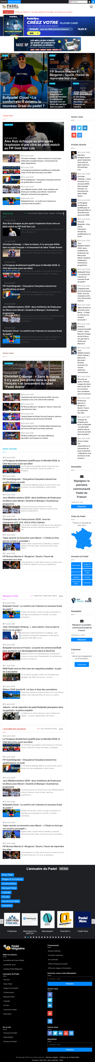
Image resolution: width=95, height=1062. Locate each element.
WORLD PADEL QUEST (83, 932)
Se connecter (53, 959)
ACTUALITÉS (9, 125)
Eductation (7, 1014)
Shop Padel (7, 984)
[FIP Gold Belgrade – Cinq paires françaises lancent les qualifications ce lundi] (11, 180)
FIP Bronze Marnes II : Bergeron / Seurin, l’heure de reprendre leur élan (69, 75)
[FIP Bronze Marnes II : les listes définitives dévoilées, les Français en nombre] (11, 436)
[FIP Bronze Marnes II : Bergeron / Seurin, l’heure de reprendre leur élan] (71, 67)
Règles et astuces (43, 213)
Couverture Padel (10, 1010)
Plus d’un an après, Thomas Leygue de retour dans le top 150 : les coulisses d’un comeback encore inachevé (84, 386)
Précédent (74, 599)
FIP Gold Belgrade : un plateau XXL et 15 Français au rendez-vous (40, 12)
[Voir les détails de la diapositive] (81, 600)
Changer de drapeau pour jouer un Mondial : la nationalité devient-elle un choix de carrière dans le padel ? (59, 99)
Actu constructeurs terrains (49, 728)
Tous (25, 213)
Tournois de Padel (10, 1033)
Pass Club (43, 1060)
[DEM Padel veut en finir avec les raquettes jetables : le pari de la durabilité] (11, 677)
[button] (76, 565)
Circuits (6, 1005)
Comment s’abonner (55, 955)
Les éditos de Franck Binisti (13, 960)
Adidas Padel (38, 596)
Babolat (54, 596)
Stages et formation (10, 988)
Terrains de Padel (10, 1041)
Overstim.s (47, 931)
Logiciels (6, 1001)
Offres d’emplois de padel (57, 964)
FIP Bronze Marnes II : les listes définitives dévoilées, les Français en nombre (82, 100)
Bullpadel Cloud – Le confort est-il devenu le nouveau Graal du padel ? (23, 101)
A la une (5, 55)
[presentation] (1, 921)
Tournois (4, 2)
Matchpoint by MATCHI (12, 932)
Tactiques (52, 213)
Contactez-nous (9, 965)
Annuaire (35, 1060)
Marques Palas (8, 997)
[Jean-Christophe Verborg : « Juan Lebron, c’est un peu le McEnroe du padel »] (11, 635)
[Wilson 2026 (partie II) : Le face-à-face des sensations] (11, 695)
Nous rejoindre (53, 1060)
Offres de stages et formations (59, 968)
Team (61, 1060)
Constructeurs (8, 992)
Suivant (89, 599)
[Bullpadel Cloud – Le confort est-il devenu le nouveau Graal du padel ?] (23, 81)
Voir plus (6, 980)
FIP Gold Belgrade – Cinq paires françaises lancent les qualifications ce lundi (84, 229)
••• (63, 213)
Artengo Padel (47, 596)
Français (74, 1)
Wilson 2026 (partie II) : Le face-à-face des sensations (30, 689)
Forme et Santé (32, 213)
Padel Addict (8, 1037)
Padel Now (65, 931)
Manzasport (29, 931)
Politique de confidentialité (69, 1057)
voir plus (64, 868)
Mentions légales (52, 1057)
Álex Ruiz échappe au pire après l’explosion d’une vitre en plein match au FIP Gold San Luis (32, 144)
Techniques (59, 213)
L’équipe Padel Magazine (12, 969)
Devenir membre (14, 2)
